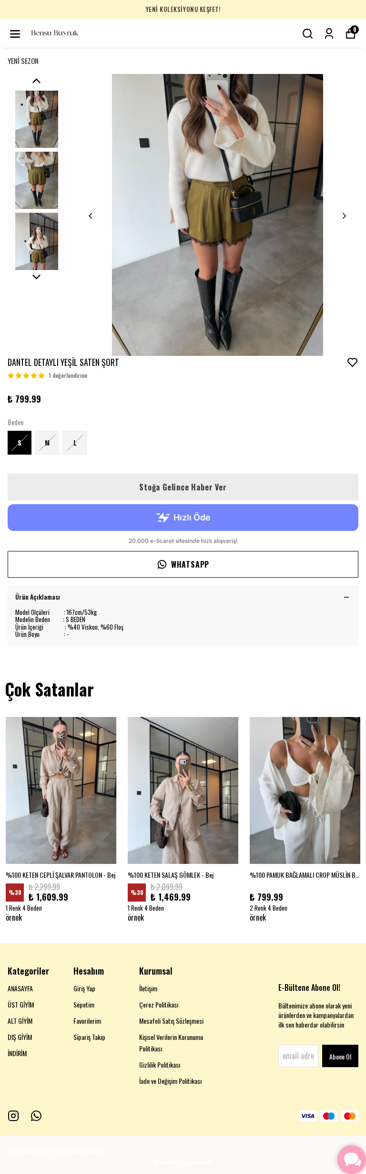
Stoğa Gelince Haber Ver (182, 487)
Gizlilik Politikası (159, 1065)
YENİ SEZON (23, 60)
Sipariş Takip (89, 1037)
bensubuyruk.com (30, 1150)
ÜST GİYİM (21, 1004)
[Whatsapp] (36, 1116)
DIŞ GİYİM (20, 1037)
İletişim (148, 988)
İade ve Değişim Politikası (170, 1081)
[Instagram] (13, 1116)
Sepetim (83, 1004)
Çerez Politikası (158, 1004)
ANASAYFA (20, 988)
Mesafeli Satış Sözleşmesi (171, 1021)
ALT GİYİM (20, 1021)
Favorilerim (87, 1021)
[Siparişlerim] (329, 34)
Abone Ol (340, 1056)
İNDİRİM (17, 1053)
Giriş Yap (84, 988)
